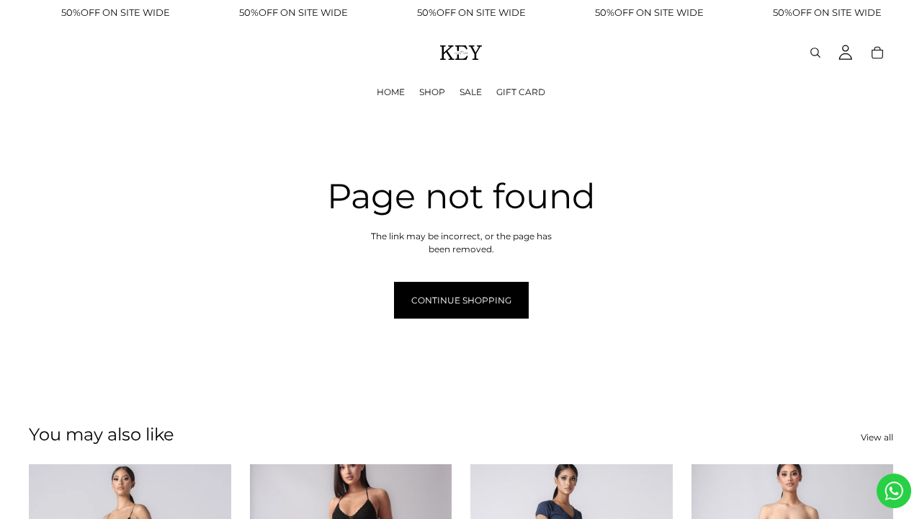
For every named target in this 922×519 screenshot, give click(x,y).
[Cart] (877, 52)
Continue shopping (461, 300)
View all (877, 437)
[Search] (815, 52)
